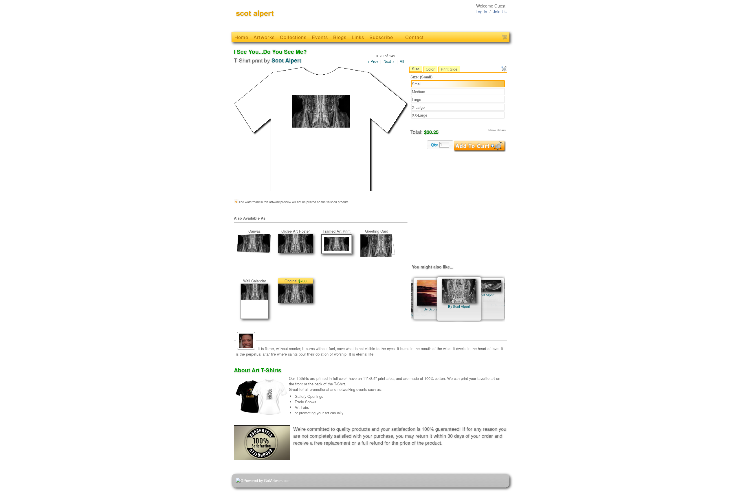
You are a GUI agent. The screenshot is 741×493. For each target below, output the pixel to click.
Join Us (500, 11)
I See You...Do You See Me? (270, 51)
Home (241, 37)
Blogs (339, 37)
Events (320, 37)
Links (358, 37)
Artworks (264, 37)
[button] (440, 144)
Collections (293, 37)
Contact (414, 37)
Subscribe (381, 37)
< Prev (372, 61)
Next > (389, 61)
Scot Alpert (286, 60)
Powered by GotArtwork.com (267, 480)
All (402, 61)
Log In (481, 11)
